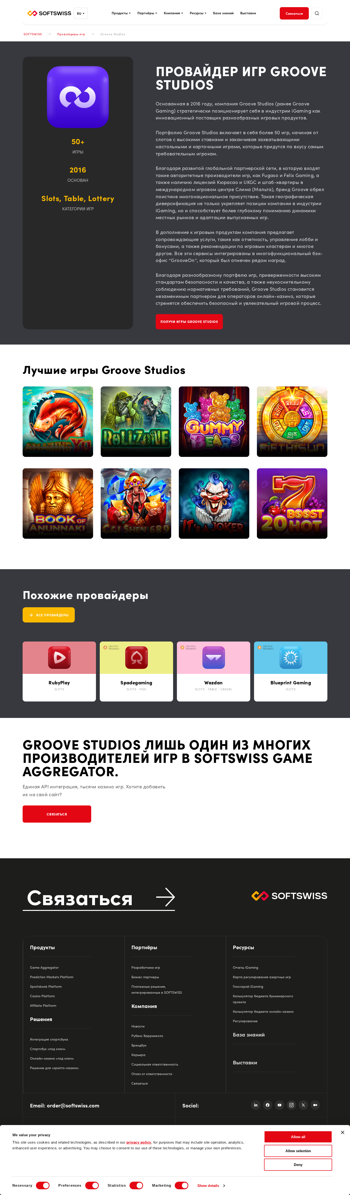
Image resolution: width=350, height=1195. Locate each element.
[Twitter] (303, 1105)
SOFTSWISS (33, 34)
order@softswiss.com (73, 1105)
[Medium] (315, 1105)
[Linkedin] (255, 1105)
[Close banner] (342, 1132)
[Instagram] (291, 1105)
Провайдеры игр (71, 34)
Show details (208, 1186)
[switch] (92, 1185)
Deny (298, 1165)
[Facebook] (267, 1105)
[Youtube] (279, 1105)
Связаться (57, 814)
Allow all (298, 1137)
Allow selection (298, 1151)
